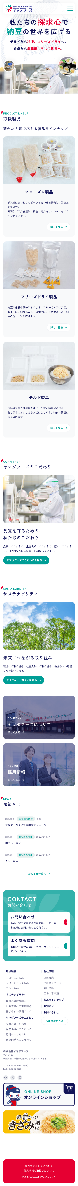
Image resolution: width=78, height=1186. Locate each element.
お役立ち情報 (26, 818)
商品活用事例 (43, 836)
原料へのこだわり (16, 1034)
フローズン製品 (15, 977)
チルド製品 (12, 988)
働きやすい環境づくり (18, 1011)
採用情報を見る (54, 1021)
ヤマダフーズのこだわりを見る (24, 560)
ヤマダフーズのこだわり (20, 1017)
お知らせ (49, 1006)
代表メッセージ (52, 983)
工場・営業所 (51, 993)
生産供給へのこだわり (18, 1029)
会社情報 (49, 971)
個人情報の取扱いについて (39, 1170)
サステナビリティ (16, 994)
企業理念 (49, 977)
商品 (38, 818)
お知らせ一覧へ (37, 873)
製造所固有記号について (39, 1166)
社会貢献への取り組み (18, 1006)
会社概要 (49, 988)
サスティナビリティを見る (22, 680)
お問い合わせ (51, 1012)
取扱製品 (11, 971)
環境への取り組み (16, 1001)
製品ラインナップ (54, 1000)
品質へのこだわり (16, 1024)
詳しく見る (56, 227)
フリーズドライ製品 (17, 983)
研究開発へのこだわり (18, 1039)
